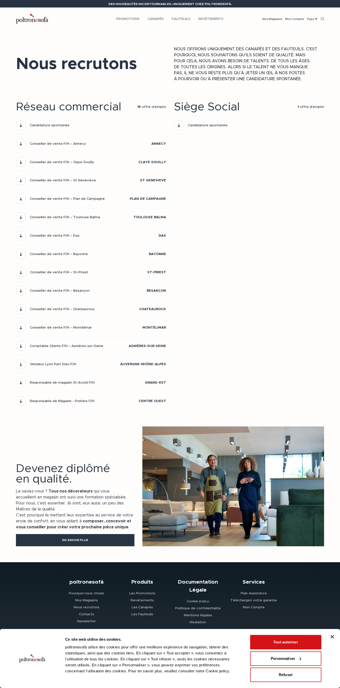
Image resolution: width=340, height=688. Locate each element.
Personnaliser (283, 658)
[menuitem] (128, 19)
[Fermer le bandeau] (332, 636)
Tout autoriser (285, 642)
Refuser (286, 675)
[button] (75, 540)
